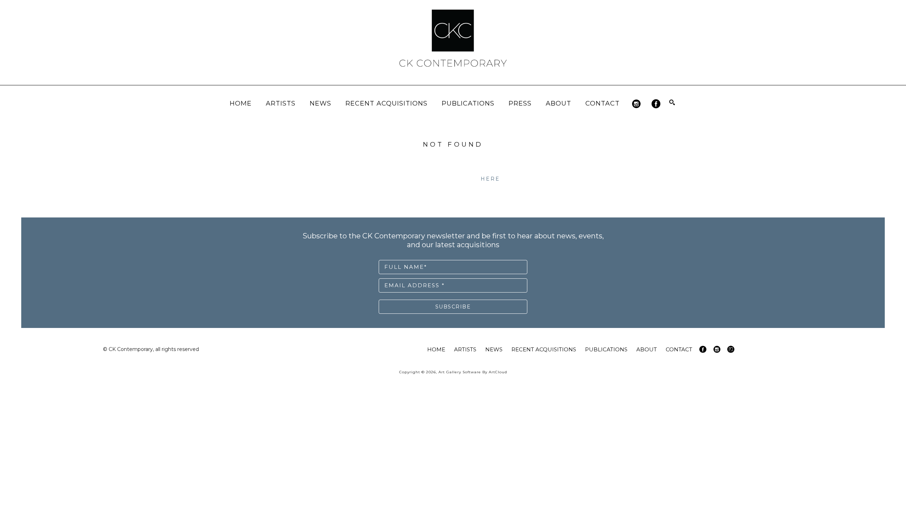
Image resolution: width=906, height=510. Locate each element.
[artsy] (730, 349)
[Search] (672, 102)
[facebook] (656, 104)
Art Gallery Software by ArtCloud (472, 372)
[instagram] (636, 104)
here (490, 179)
